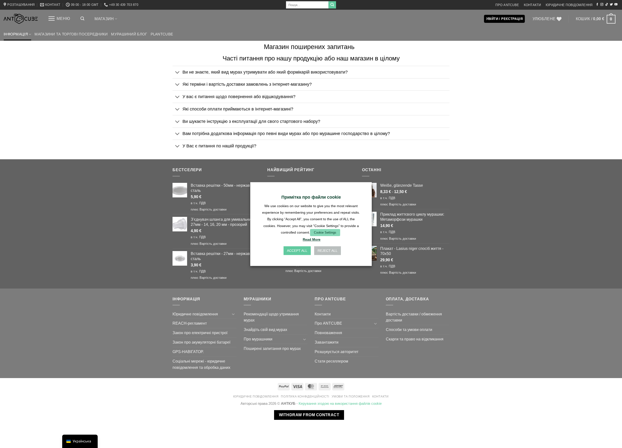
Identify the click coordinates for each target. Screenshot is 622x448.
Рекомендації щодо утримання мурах (271, 317)
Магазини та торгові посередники (71, 34)
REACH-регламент (190, 323)
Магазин (104, 19)
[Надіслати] (332, 4)
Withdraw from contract (309, 415)
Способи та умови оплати (409, 329)
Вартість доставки (212, 209)
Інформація (16, 34)
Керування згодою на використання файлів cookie (340, 404)
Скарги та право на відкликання (414, 339)
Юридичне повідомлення (569, 5)
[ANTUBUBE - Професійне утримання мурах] (21, 19)
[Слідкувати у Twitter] (611, 4)
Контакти (532, 5)
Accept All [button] (297, 251)
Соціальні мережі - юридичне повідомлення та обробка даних (201, 364)
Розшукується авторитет (336, 351)
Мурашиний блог (129, 34)
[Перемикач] (177, 72)
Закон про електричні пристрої (200, 332)
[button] (59, 18)
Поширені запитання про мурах (272, 348)
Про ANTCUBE (507, 5)
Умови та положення (351, 396)
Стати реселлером (331, 361)
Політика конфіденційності (305, 396)
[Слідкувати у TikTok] (606, 4)
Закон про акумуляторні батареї (201, 342)
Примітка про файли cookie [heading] (311, 197)
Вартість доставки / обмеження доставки (414, 317)
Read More (311, 239)
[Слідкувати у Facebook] (597, 4)
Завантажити (326, 342)
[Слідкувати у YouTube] (615, 4)
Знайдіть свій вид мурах (265, 329)
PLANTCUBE (162, 34)
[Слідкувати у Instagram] (601, 4)
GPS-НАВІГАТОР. (188, 351)
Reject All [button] (327, 251)
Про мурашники (258, 339)
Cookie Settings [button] (325, 232)
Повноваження (328, 332)
